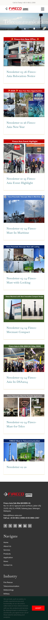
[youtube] (20, 526)
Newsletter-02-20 (17, 467)
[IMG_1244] (17, 8)
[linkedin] (25, 526)
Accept (38, 608)
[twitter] (10, 526)
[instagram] (15, 526)
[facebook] (5, 526)
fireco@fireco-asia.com (12, 515)
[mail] (30, 526)
